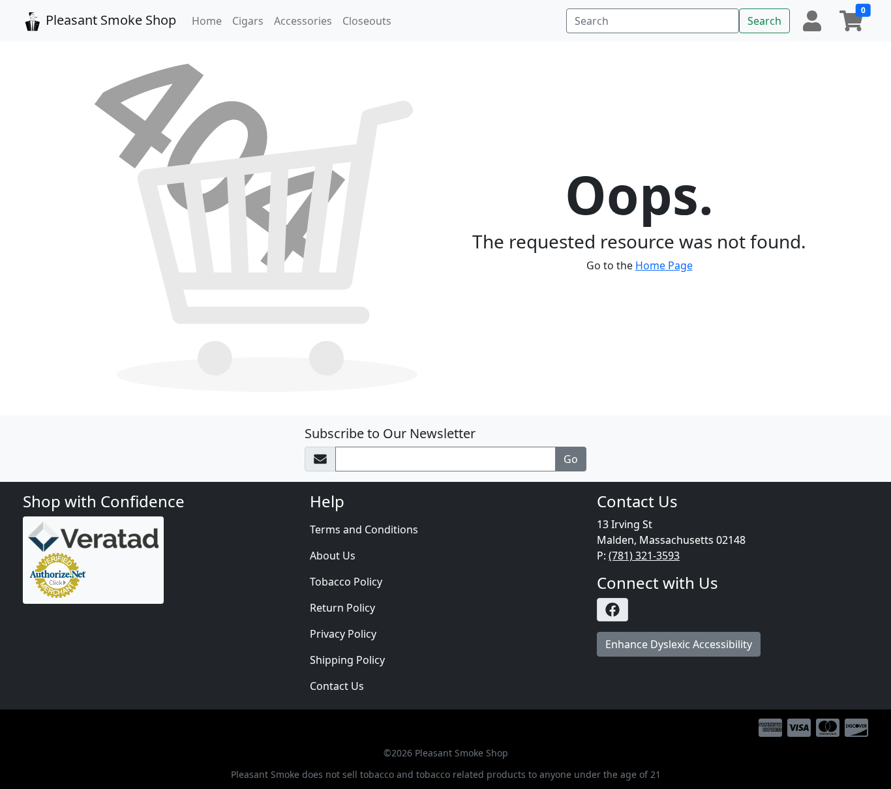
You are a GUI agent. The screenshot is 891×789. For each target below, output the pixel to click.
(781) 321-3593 (644, 555)
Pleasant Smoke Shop (109, 20)
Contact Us (337, 686)
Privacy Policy (343, 634)
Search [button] (764, 21)
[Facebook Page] (732, 609)
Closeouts (366, 21)
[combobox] (652, 20)
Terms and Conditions (364, 529)
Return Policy (342, 608)
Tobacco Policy (346, 581)
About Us (332, 555)
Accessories (303, 21)
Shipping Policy (347, 660)
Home (207, 21)
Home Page (664, 265)
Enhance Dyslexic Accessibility (678, 644)
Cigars (248, 21)
